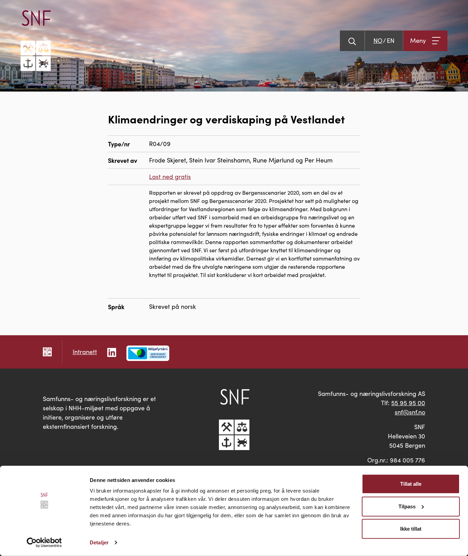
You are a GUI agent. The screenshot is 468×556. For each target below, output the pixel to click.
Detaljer (99, 542)
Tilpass (407, 506)
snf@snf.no (410, 412)
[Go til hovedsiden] (36, 40)
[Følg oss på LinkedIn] (111, 351)
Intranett (85, 352)
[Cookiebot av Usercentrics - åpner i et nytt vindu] (44, 542)
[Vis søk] (352, 41)
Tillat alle (410, 484)
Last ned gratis (170, 176)
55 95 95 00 (408, 403)
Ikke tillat (410, 529)
